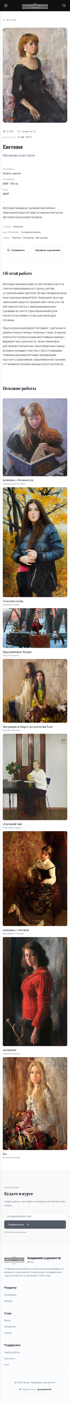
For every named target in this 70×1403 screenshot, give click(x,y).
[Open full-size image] (35, 75)
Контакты (9, 1358)
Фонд (7, 1320)
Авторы (8, 1300)
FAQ (6, 1364)
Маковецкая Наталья (14, 483)
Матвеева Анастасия (19, 155)
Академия (9, 1326)
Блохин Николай (11, 730)
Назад (11, 20)
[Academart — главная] (35, 5)
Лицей (8, 1332)
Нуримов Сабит (11, 604)
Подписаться (16, 1224)
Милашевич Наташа (13, 933)
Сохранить (18, 250)
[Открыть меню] (6, 5)
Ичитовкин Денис (12, 827)
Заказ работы (12, 1352)
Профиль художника (47, 250)
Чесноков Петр (11, 655)
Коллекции (10, 1294)
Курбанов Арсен (11, 1053)
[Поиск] (64, 5)
